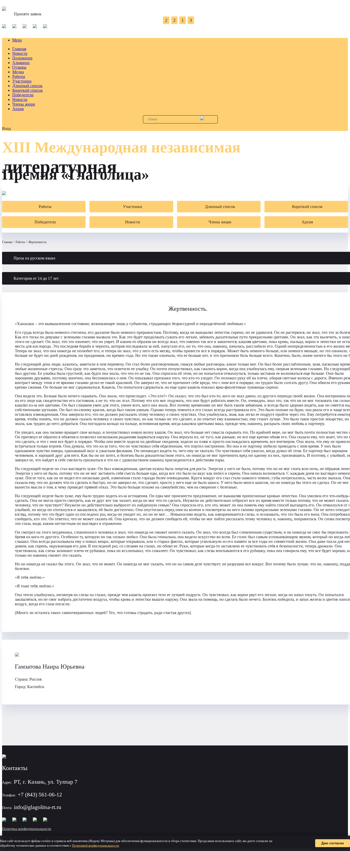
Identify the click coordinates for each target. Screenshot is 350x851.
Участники (22, 81)
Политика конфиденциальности (26, 829)
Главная (19, 49)
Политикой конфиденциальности (95, 845)
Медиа (18, 72)
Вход (6, 128)
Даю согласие (332, 843)
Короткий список (27, 90)
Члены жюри (23, 104)
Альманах (21, 62)
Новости (19, 53)
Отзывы (19, 67)
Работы (18, 76)
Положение (22, 58)
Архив (18, 109)
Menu (17, 40)
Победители (23, 95)
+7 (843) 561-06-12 (40, 794)
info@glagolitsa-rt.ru (37, 807)
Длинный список (27, 86)
